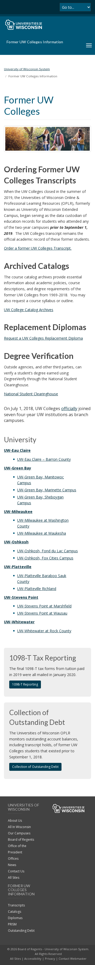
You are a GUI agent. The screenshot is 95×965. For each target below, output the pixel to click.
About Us (15, 820)
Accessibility (32, 959)
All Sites (13, 877)
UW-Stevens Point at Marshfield (44, 606)
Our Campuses (19, 833)
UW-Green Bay (17, 467)
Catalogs (14, 911)
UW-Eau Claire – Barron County (44, 459)
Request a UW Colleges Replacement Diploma (43, 338)
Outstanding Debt (21, 930)
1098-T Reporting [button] (25, 684)
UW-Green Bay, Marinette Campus (46, 489)
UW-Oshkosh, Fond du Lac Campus (47, 550)
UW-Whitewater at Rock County (44, 630)
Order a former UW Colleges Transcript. (38, 248)
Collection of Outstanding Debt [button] (35, 766)
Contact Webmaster (73, 959)
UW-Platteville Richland (36, 588)
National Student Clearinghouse (31, 393)
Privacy (50, 959)
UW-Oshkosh (16, 541)
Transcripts (16, 905)
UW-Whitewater (19, 621)
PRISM (12, 924)
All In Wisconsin (19, 827)
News (12, 865)
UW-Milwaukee (18, 511)
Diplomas (15, 918)
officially (69, 408)
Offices (13, 858)
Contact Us (16, 871)
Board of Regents (21, 839)
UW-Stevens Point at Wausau (42, 613)
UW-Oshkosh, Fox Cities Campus (45, 557)
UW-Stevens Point (21, 597)
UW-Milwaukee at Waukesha (41, 533)
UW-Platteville (17, 566)
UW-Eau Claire (17, 450)
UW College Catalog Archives (28, 309)
